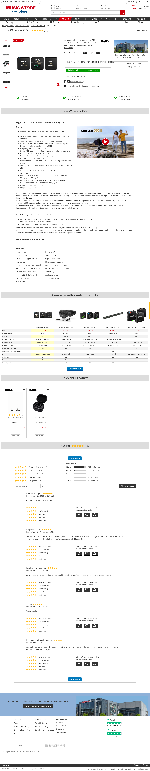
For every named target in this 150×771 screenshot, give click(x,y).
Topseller (56, 22)
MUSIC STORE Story (21, 726)
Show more (74, 368)
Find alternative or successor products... (83, 70)
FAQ (15, 733)
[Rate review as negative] (87, 515)
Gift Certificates (62, 725)
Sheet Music (127, 18)
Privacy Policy (111, 769)
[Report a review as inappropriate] (95, 515)
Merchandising (79, 22)
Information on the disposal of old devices (83, 86)
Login (136, 2)
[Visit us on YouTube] (147, 765)
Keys (35, 18)
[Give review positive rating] (79, 515)
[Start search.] (122, 12)
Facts (16, 723)
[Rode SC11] (15, 403)
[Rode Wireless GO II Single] (98, 53)
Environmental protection (61, 720)
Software (77, 18)
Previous (6, 39)
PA (56, 18)
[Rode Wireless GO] (85, 53)
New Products (34, 22)
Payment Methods (42, 719)
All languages (127, 486)
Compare (15, 436)
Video (140, 22)
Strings (44, 18)
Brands (100, 22)
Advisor (125, 22)
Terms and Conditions (140, 769)
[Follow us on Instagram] (144, 765)
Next (6, 87)
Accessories (141, 18)
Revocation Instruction (124, 769)
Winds (108, 18)
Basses (16, 18)
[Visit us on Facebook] (141, 765)
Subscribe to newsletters (36, 706)
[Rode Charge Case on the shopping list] (48, 389)
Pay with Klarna (41, 723)
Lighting (94, 18)
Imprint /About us (100, 769)
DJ (86, 18)
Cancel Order (61, 732)
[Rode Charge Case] (39, 403)
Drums (26, 18)
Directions (60, 729)
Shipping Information (22, 730)
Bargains (12, 22)
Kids (116, 18)
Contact (5, 765)
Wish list (83, 77)
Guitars (6, 18)
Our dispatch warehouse (44, 730)
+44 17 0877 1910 (133, 67)
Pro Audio (65, 18)
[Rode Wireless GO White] (91, 53)
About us (17, 719)
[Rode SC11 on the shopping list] (24, 389)
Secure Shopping (41, 726)
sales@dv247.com (11, 2)
